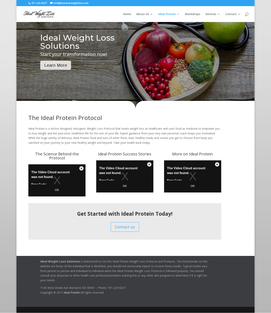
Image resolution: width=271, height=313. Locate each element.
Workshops (192, 14)
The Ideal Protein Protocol (65, 118)
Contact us (125, 227)
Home (127, 14)
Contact (231, 14)
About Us (142, 14)
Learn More (55, 65)
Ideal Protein (167, 14)
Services (210, 14)
